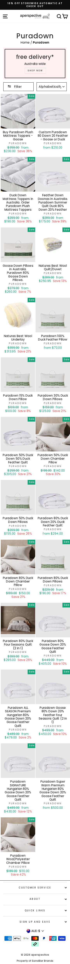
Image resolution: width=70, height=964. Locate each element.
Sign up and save (35, 921)
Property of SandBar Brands (35, 960)
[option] (35, 5)
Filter (17, 86)
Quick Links (35, 910)
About (35, 899)
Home (26, 42)
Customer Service (35, 887)
